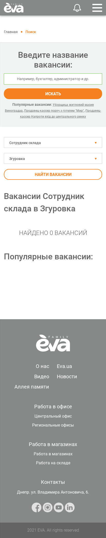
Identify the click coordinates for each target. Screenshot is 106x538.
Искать (53, 93)
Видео (41, 376)
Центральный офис (53, 416)
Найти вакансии (53, 174)
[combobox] (53, 142)
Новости (67, 376)
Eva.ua (64, 366)
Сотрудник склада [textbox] (25, 143)
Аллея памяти (31, 387)
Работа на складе (53, 462)
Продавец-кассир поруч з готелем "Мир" (54, 110)
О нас (42, 366)
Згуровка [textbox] (17, 159)
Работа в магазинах (53, 453)
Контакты (53, 482)
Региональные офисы (53, 425)
